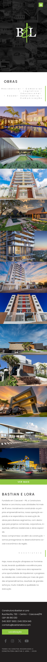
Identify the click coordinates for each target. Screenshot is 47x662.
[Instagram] (12, 640)
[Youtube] (26, 640)
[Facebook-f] (5, 640)
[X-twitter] (19, 640)
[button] (41, 5)
